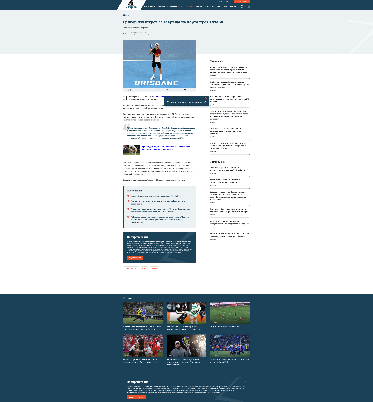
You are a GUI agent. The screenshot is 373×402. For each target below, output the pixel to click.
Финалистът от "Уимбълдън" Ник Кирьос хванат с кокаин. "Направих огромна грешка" (183, 362)
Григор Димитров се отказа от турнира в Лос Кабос (155, 196)
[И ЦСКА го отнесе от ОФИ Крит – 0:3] (230, 313)
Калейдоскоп (222, 7)
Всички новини (149, 7)
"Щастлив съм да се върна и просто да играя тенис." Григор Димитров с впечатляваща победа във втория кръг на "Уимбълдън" (160, 219)
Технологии (209, 7)
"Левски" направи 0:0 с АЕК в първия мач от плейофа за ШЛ (229, 360)
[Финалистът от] (186, 346)
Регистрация (227, 1)
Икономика (173, 7)
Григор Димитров (130, 268)
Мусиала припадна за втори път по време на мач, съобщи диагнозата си (140, 360)
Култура (199, 7)
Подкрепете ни (135, 258)
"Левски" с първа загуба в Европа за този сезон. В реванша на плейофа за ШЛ (142, 328)
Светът (182, 7)
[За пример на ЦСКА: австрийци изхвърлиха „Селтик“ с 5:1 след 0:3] (186, 313)
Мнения (233, 7)
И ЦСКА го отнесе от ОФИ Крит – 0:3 (227, 326)
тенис (144, 268)
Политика (162, 7)
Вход (220, 1)
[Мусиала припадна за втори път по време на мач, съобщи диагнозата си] (143, 346)
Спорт (191, 7)
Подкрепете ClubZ (242, 1)
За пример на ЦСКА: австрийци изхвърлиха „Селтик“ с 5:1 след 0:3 (183, 328)
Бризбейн (155, 268)
